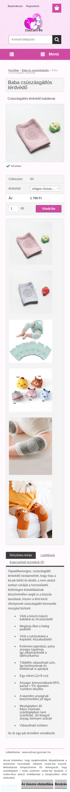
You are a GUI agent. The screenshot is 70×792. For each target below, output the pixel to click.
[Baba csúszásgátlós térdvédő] (35, 105)
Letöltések (48, 555)
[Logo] (35, 22)
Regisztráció (32, 6)
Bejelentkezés (15, 6)
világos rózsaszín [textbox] (44, 188)
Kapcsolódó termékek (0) (27, 562)
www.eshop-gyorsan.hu (36, 752)
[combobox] (45, 188)
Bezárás (61, 784)
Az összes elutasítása (37, 784)
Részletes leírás (21, 555)
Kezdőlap (13, 70)
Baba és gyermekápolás (35, 70)
